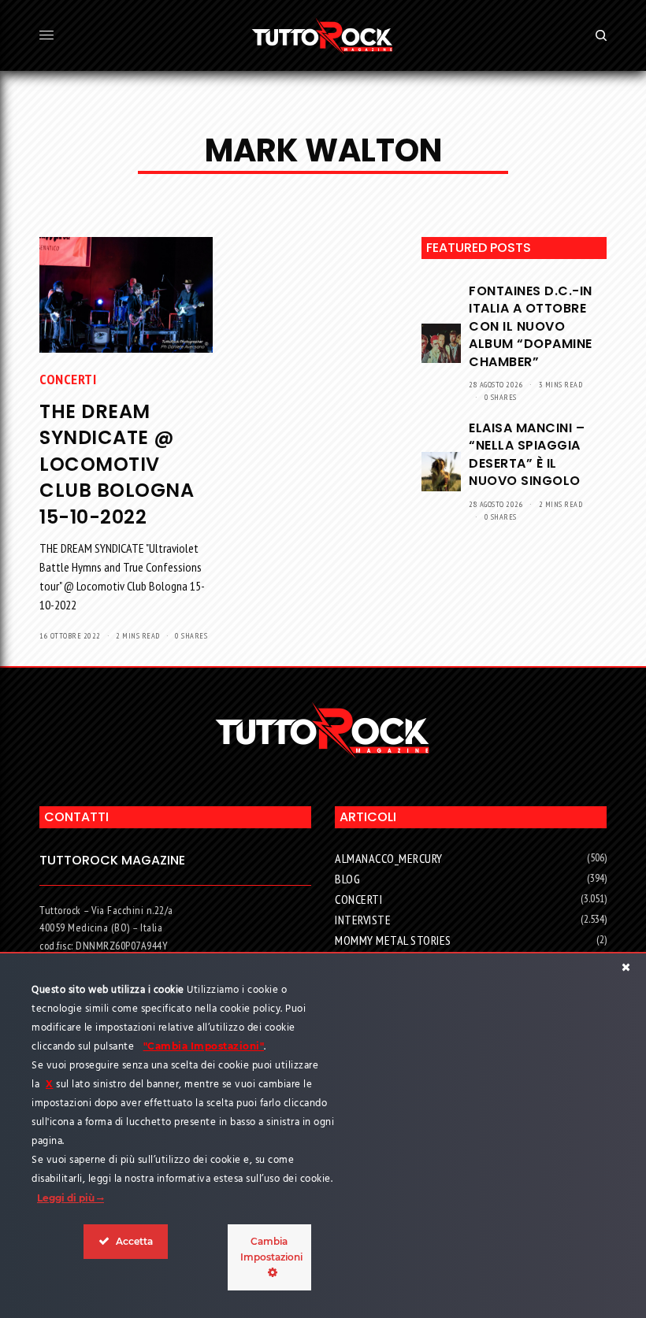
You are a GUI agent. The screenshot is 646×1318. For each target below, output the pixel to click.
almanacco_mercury (389, 858)
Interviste (363, 919)
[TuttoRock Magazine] (323, 35)
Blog (347, 878)
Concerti (67, 379)
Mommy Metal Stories (393, 940)
